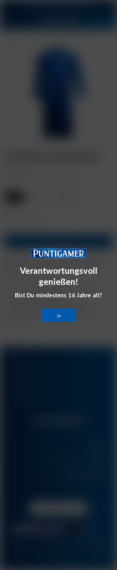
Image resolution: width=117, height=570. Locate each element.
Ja (59, 315)
